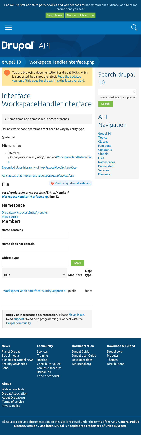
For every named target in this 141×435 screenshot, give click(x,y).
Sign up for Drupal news (17, 359)
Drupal (59, 425)
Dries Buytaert (116, 425)
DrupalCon (44, 372)
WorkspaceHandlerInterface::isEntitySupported (34, 290)
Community (45, 346)
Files (101, 158)
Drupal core (114, 351)
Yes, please (54, 15)
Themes (112, 359)
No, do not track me (80, 15)
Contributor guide (49, 363)
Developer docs (82, 359)
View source (10, 216)
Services (103, 170)
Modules (113, 355)
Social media (10, 355)
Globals (103, 153)
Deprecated (105, 166)
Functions (104, 145)
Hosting (42, 359)
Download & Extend (121, 346)
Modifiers (75, 275)
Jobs (5, 368)
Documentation (83, 346)
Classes (103, 141)
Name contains (12, 230)
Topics (102, 137)
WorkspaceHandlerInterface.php (62, 62)
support (19, 319)
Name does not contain (18, 243)
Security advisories (14, 363)
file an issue (76, 314)
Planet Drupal (11, 351)
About (6, 383)
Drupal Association (14, 393)
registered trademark (85, 425)
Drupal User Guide (84, 355)
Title (34, 275)
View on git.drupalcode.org (73, 183)
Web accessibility (13, 389)
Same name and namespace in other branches (38, 119)
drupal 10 (11, 62)
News (6, 346)
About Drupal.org (13, 397)
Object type (10, 257)
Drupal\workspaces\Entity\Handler (25, 212)
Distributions (115, 363)
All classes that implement (38, 175)
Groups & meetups (49, 368)
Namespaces (106, 162)
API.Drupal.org (81, 363)
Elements (104, 174)
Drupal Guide (80, 351)
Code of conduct (48, 376)
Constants (105, 149)
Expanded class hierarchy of (39, 167)
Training (42, 355)
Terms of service (13, 401)
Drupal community (18, 323)
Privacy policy (11, 405)
